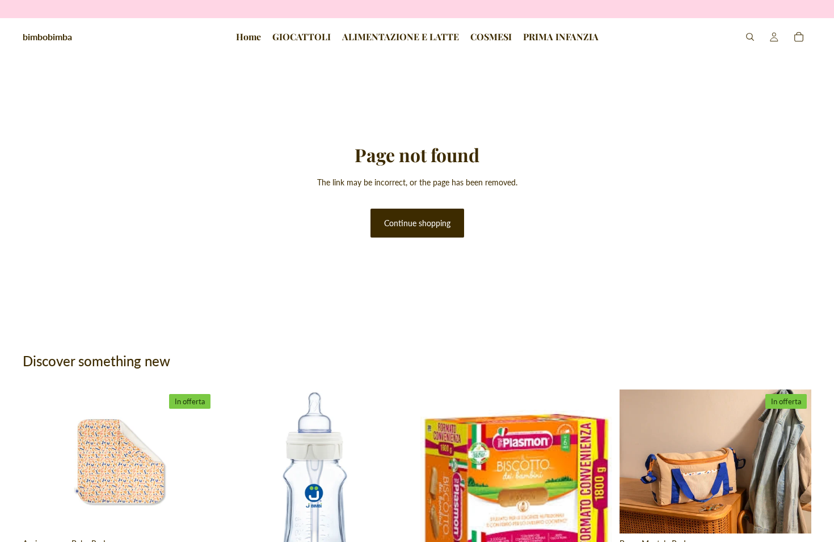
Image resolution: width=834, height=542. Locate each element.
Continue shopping (417, 223)
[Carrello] (798, 36)
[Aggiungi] (197, 516)
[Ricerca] (750, 36)
